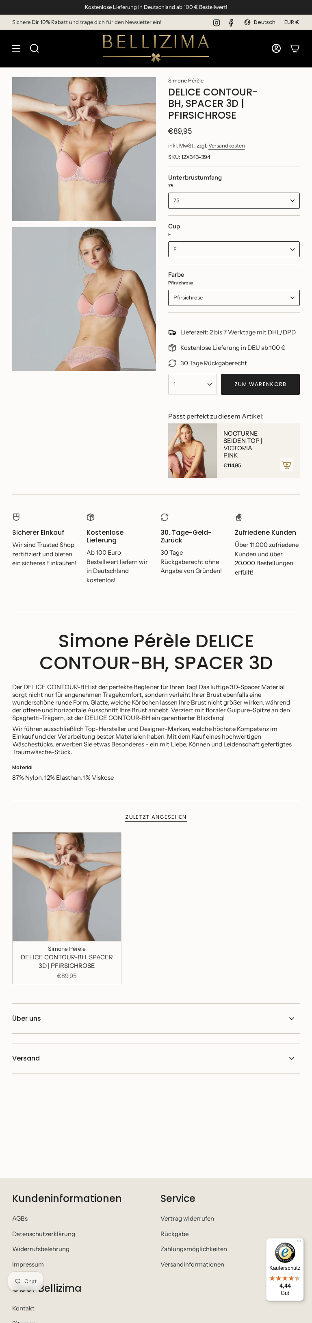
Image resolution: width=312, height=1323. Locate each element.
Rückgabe (174, 1234)
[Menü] (299, 1243)
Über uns (26, 1018)
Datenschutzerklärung (43, 1234)
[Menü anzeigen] (16, 49)
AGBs (20, 1218)
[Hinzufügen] (286, 464)
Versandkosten (226, 145)
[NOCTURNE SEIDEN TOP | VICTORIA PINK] (192, 450)
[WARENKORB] (295, 49)
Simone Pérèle (186, 80)
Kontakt (23, 1308)
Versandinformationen (192, 1264)
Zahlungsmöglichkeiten (193, 1249)
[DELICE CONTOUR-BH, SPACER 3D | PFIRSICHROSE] (67, 887)
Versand (26, 1058)
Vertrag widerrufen (187, 1218)
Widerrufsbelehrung (40, 1249)
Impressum (28, 1264)
